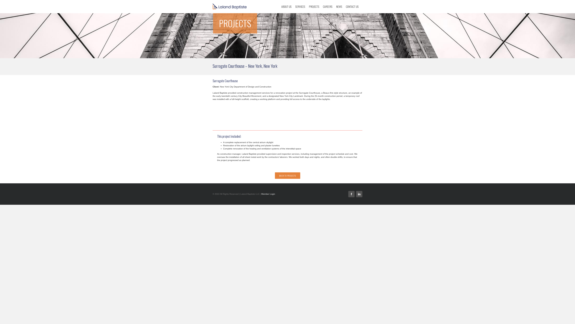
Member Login (268, 194)
